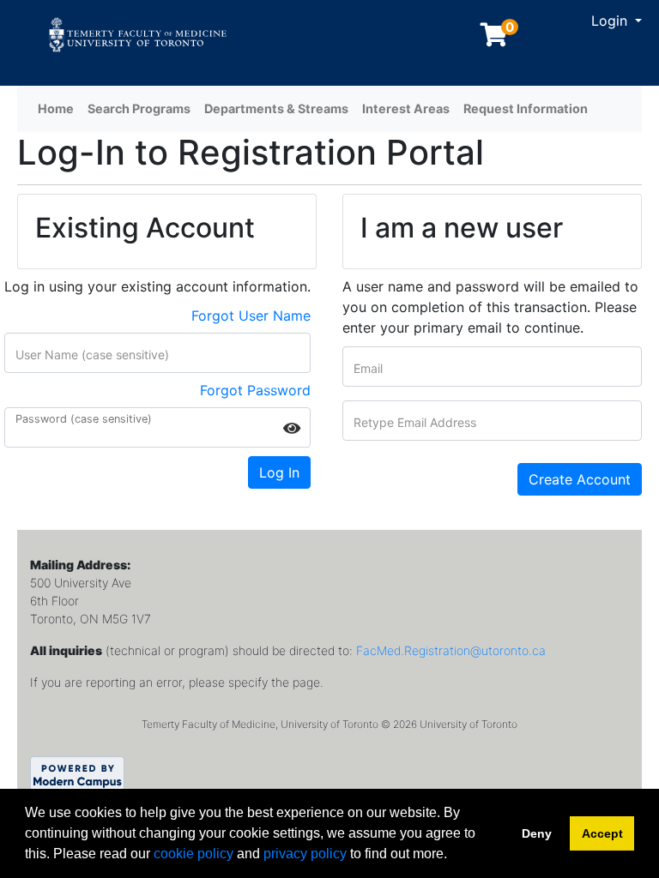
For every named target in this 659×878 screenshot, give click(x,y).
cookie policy (193, 853)
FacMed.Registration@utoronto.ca (451, 650)
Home (56, 108)
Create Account (580, 479)
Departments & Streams (276, 108)
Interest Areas (406, 108)
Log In (279, 472)
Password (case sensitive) (83, 419)
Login (611, 20)
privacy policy (305, 853)
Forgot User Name (251, 315)
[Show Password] (291, 428)
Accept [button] (602, 833)
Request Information (525, 108)
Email (368, 369)
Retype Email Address (415, 423)
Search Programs (139, 108)
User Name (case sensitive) (92, 355)
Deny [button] (537, 833)
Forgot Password (255, 390)
